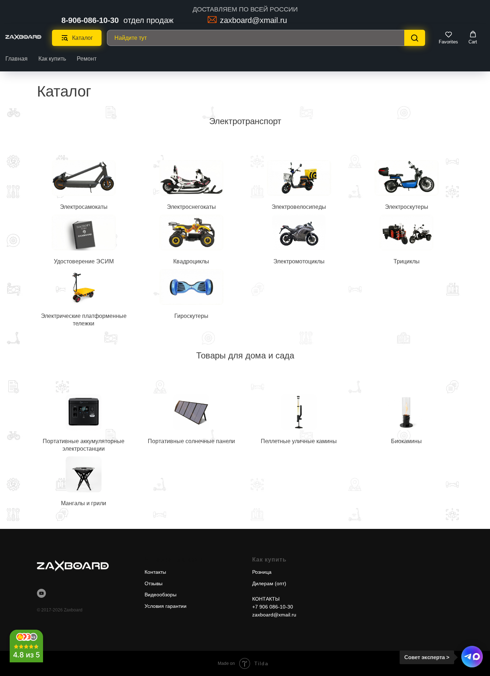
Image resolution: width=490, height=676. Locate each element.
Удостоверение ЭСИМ (84, 261)
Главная (16, 59)
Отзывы (153, 583)
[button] (448, 37)
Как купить (52, 59)
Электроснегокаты (191, 207)
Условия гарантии (166, 606)
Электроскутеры (406, 207)
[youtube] (41, 593)
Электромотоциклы (299, 261)
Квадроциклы (191, 261)
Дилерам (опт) (269, 583)
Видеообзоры (160, 594)
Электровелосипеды (299, 207)
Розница (262, 572)
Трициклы (407, 261)
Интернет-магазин (174, 560)
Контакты (155, 572)
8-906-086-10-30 (90, 20)
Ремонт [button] (86, 59)
